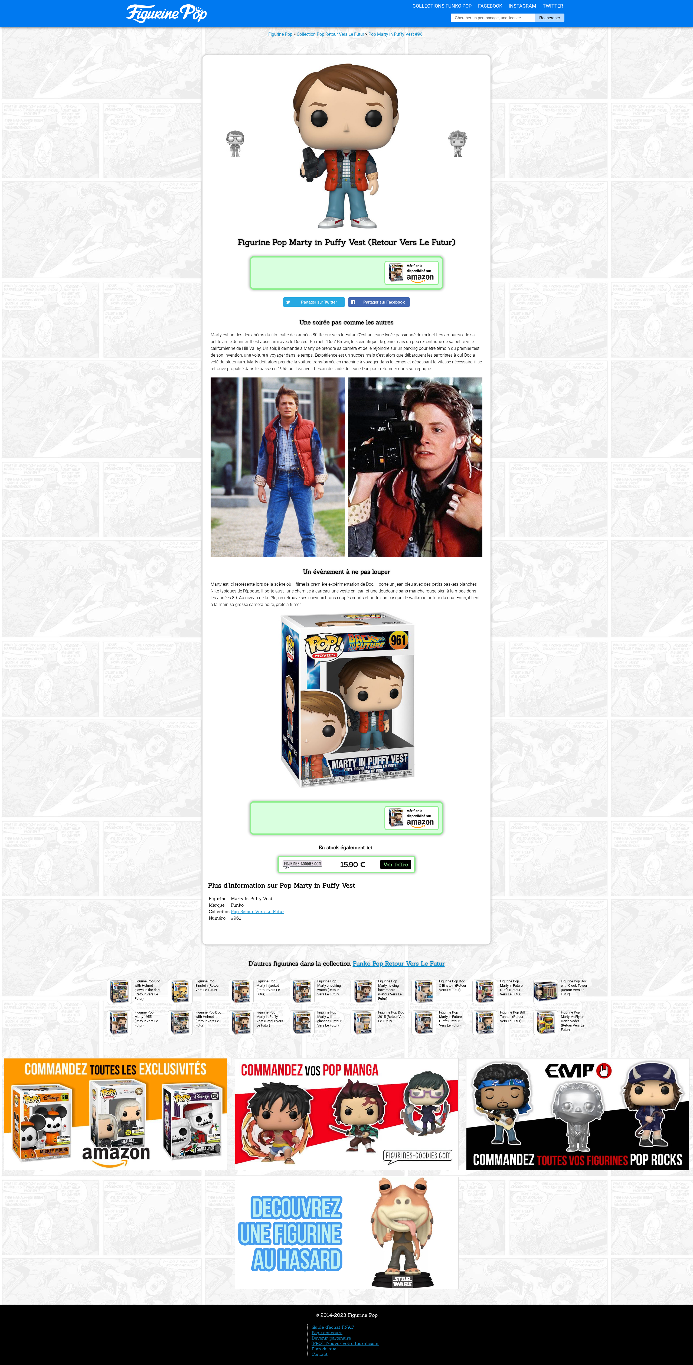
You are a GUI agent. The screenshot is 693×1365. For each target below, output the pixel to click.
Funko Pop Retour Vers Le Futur (399, 963)
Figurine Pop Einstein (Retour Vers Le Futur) (207, 985)
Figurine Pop (280, 34)
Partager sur (319, 302)
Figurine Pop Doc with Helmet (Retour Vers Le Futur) (208, 1018)
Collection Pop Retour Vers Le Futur (330, 34)
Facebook (490, 6)
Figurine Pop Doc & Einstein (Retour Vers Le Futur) (452, 985)
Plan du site (324, 1348)
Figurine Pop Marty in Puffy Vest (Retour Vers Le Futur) (269, 1018)
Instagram (522, 6)
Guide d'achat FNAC (333, 1327)
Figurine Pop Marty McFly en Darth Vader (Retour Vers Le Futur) (572, 1021)
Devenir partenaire (331, 1338)
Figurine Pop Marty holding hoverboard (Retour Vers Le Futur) (390, 990)
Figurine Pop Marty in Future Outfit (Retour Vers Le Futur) (511, 987)
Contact (320, 1354)
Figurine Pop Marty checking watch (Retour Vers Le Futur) (329, 987)
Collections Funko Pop (442, 6)
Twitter (553, 6)
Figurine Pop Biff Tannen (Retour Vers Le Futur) (512, 1016)
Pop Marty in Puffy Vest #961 (396, 34)
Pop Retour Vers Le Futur (257, 911)
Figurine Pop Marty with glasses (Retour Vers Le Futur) (329, 1018)
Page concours (327, 1332)
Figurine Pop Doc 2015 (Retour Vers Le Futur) (392, 1016)
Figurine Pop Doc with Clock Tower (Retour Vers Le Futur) (574, 987)
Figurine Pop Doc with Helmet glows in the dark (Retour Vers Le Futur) (148, 990)
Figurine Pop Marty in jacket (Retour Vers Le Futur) (268, 987)
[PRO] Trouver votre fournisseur (345, 1343)
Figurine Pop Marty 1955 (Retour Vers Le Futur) (146, 1018)
